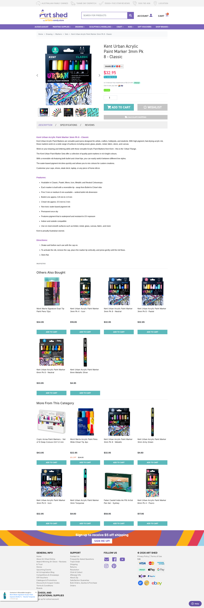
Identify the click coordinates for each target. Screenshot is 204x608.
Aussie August (41, 27)
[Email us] (107, 560)
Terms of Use (156, 556)
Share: (108, 66)
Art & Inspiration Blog (45, 572)
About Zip (74, 577)
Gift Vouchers (144, 27)
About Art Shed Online (45, 559)
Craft (119, 27)
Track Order (75, 562)
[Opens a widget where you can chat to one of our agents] (195, 604)
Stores (39, 567)
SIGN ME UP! (102, 541)
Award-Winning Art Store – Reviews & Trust (51, 563)
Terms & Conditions (44, 585)
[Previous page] (37, 75)
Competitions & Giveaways (47, 575)
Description (47, 125)
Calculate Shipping (136, 117)
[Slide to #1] (43, 112)
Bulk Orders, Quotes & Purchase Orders (83, 584)
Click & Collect (76, 572)
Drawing (79, 27)
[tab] (47, 124)
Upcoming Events (43, 570)
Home (38, 556)
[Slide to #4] (93, 112)
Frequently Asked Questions (82, 559)
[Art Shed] (53, 15)
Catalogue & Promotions (46, 580)
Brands (39, 588)
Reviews (89, 125)
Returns (73, 567)
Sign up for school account (47, 599)
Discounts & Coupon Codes (48, 583)
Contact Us (74, 556)
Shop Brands (162, 27)
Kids (130, 27)
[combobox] (107, 15)
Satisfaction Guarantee (79, 580)
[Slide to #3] (80, 112)
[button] (152, 107)
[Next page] (99, 75)
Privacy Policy (143, 556)
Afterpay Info (75, 575)
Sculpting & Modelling (100, 27)
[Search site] (130, 15)
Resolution (74, 570)
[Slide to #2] (68, 112)
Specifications (70, 125)
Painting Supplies (61, 27)
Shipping (74, 564)
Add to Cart (120, 107)
